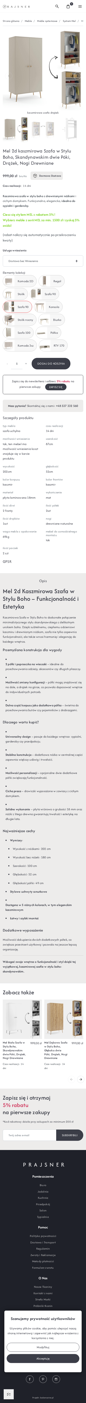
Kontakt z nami (43, 1293)
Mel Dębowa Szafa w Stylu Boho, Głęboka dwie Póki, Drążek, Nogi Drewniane (56, 1050)
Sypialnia (43, 1217)
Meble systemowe (47, 21)
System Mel (69, 21)
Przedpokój (43, 1204)
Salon (43, 1210)
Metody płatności (43, 1261)
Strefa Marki (42, 1299)
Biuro (43, 1185)
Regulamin (43, 1249)
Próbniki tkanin (43, 1306)
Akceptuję (43, 1358)
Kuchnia (43, 1198)
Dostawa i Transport (43, 1242)
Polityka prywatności (43, 1236)
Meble (28, 21)
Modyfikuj (43, 1347)
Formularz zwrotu (43, 1268)
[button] (57, 6)
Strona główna (11, 21)
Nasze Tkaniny (43, 1287)
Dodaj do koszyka (51, 363)
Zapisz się (56, 387)
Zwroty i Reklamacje (43, 1255)
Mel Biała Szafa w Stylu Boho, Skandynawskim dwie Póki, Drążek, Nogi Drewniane (14, 1050)
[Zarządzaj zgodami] (9, 1394)
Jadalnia (43, 1191)
